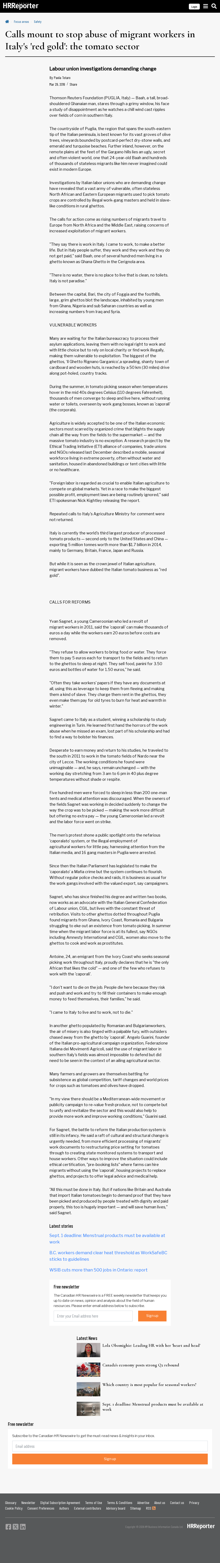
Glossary (10, 1502)
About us (159, 1502)
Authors (64, 1508)
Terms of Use (93, 1502)
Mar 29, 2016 (57, 84)
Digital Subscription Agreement (60, 1502)
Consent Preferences (41, 1508)
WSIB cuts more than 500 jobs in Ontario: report (98, 1270)
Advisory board (115, 1508)
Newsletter (28, 1502)
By (59, 77)
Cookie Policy (14, 1508)
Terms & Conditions (119, 1502)
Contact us (177, 1502)
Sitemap (135, 1508)
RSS (149, 1508)
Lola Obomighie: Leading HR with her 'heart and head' (151, 1345)
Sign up (152, 1316)
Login (194, 6)
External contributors (87, 1508)
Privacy (194, 1502)
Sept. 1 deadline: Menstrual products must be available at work (152, 1407)
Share (73, 84)
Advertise (143, 1502)
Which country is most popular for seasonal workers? (149, 1384)
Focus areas (21, 21)
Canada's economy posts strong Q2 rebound (140, 1365)
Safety (37, 21)
